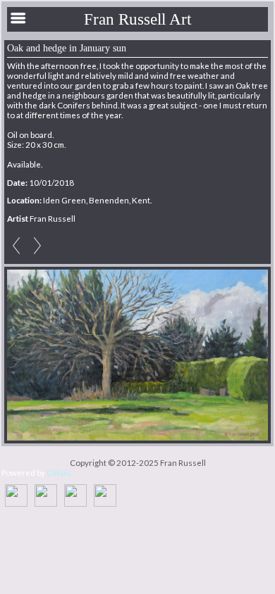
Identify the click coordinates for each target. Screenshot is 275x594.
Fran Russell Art (137, 19)
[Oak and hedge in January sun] (137, 355)
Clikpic (59, 472)
